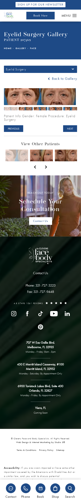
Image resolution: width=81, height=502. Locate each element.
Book (40, 496)
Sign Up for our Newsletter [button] (40, 4)
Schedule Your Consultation (40, 202)
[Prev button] (34, 167)
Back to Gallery (64, 78)
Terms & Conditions (26, 450)
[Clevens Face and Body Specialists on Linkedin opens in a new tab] (67, 314)
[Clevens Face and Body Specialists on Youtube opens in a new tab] (54, 314)
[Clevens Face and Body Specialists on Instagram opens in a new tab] (14, 314)
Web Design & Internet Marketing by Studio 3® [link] (40, 442)
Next (70, 128)
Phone (25, 496)
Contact (11, 496)
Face (33, 48)
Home (8, 48)
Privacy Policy (46, 450)
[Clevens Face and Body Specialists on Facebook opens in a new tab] (27, 314)
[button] (75, 15)
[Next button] (46, 167)
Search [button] (70, 496)
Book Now (40, 15)
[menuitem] (14, 314)
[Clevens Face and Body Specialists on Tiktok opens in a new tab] (40, 314)
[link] (41, 285)
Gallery (21, 48)
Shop (55, 496)
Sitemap (60, 450)
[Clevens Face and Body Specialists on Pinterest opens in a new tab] (40, 327)
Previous (13, 128)
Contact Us (40, 221)
